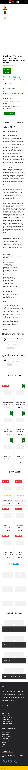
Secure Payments (6, 732)
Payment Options (6, 715)
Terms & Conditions (6, 736)
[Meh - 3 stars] (12, 342)
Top (14, 563)
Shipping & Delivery (6, 734)
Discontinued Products (7, 721)
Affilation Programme (7, 723)
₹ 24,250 (8, 530)
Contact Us (4, 709)
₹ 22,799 (20, 557)
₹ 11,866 (8, 462)
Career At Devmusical (7, 717)
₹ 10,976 (20, 407)
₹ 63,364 (20, 503)
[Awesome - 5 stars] (16, 342)
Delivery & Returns (6, 719)
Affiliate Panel (5, 746)
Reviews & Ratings (8, 329)
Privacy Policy (5, 711)
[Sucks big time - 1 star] (8, 342)
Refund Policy (20, 122)
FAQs (3, 744)
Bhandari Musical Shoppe (17, 93)
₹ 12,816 (20, 434)
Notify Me (9, 113)
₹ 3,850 (7, 407)
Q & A (20, 329)
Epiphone (11, 98)
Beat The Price (5, 713)
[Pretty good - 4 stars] (14, 342)
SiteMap (4, 742)
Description (8, 122)
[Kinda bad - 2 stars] (10, 342)
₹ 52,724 (8, 503)
